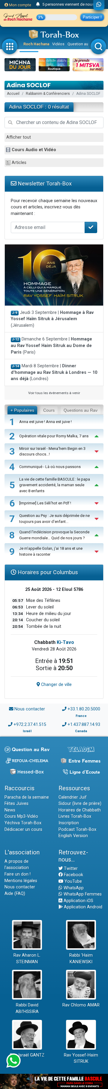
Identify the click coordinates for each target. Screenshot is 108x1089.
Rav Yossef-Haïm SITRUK (81, 1058)
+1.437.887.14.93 (84, 724)
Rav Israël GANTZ (27, 1055)
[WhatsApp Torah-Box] (98, 5)
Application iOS (77, 900)
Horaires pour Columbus (47, 572)
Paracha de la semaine (26, 797)
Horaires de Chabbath (79, 810)
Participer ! (92, 17)
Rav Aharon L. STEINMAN (27, 958)
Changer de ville (56, 684)
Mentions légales (20, 880)
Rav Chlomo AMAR (81, 1005)
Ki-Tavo (65, 642)
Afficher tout (18, 137)
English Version (73, 835)
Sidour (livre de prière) (79, 803)
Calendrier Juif (72, 797)
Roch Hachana (36, 44)
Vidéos (58, 44)
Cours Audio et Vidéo (34, 149)
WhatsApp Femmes (82, 894)
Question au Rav (81, 44)
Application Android (82, 907)
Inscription (68, 822)
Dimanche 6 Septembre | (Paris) (51, 345)
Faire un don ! (17, 874)
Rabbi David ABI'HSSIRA (27, 1008)
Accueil (13, 94)
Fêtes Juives (16, 803)
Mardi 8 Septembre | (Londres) (54, 372)
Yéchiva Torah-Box (22, 822)
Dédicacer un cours (23, 829)
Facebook (73, 874)
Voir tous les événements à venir (54, 393)
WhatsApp (73, 887)
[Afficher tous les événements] (38, 4)
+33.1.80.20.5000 (84, 709)
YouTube (72, 881)
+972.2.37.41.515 (30, 724)
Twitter (70, 868)
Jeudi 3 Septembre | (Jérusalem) (52, 319)
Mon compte (19, 5)
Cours (49, 410)
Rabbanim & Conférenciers (48, 94)
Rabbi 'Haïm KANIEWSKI (81, 958)
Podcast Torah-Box (77, 829)
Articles (19, 162)
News (9, 810)
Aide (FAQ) (14, 893)
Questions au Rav (81, 410)
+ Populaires (22, 410)
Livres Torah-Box (74, 816)
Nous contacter (29, 709)
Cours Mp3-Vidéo (21, 816)
